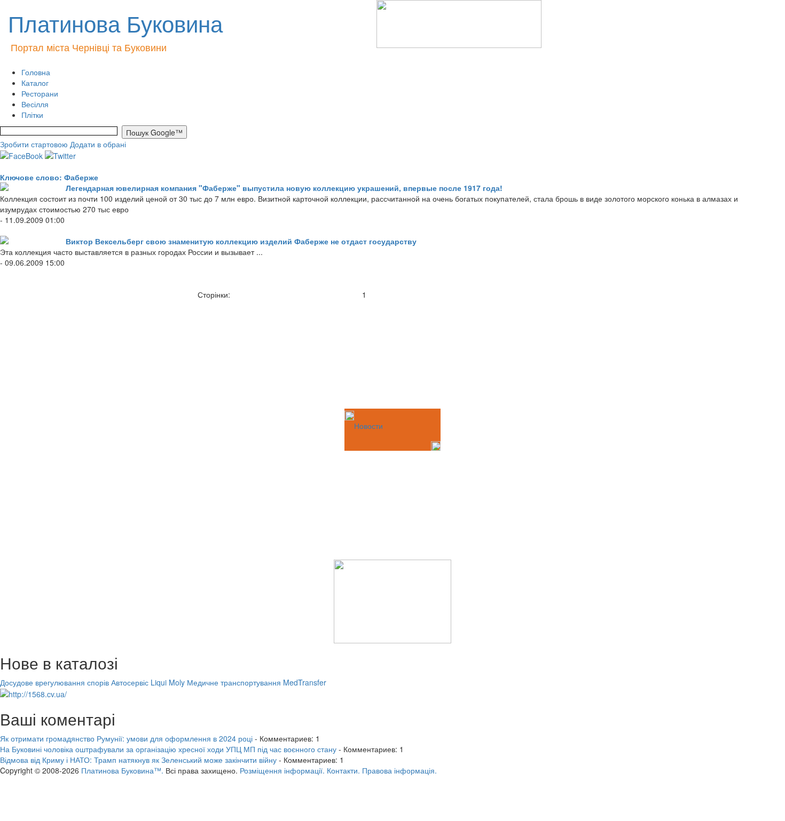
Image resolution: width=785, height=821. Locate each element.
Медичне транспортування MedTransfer (256, 682)
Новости (368, 425)
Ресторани (39, 93)
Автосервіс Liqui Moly (148, 682)
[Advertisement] (53, 353)
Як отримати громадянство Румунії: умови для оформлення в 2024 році (126, 738)
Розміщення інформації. (282, 770)
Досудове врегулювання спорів (54, 682)
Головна (35, 72)
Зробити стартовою (34, 144)
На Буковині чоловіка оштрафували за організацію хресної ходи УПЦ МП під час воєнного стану (168, 749)
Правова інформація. (399, 770)
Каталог (35, 82)
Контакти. (343, 770)
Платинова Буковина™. (122, 770)
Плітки (32, 114)
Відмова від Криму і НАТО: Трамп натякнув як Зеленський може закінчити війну (138, 759)
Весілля (35, 104)
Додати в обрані (98, 144)
